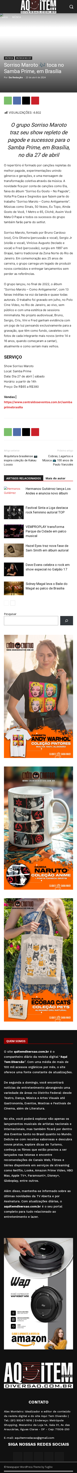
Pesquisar (10, 614)
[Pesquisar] (66, 620)
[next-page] (12, 603)
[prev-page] (6, 603)
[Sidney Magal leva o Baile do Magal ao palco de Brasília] (14, 588)
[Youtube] (59, 1456)
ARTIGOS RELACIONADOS (23, 478)
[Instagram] (28, 1456)
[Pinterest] (35, 101)
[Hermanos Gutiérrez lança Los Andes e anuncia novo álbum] (14, 493)
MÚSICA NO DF (23, 58)
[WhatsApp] (8, 101)
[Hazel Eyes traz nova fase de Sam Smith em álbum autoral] (14, 550)
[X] (26, 101)
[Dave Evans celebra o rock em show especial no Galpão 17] (14, 569)
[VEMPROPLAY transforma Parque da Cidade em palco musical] (14, 531)
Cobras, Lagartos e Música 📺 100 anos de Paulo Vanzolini (57, 460)
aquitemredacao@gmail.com (34, 1437)
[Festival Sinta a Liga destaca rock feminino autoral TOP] (14, 512)
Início (5, 17)
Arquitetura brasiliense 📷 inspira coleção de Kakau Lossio (21, 460)
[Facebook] (17, 101)
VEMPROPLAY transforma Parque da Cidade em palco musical (46, 531)
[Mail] (38, 1456)
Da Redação (16, 77)
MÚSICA (16, 17)
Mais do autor (55, 478)
